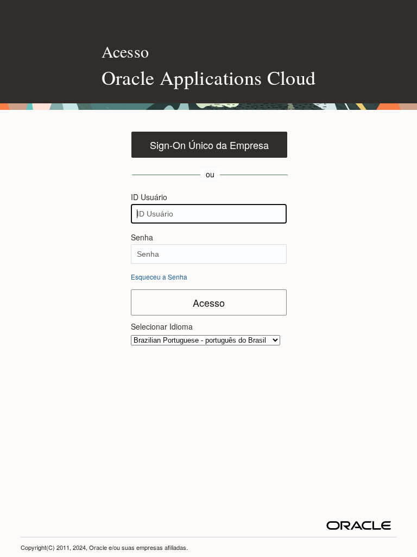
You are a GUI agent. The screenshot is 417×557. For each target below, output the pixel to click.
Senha (142, 237)
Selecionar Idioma (162, 326)
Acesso (209, 302)
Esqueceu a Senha (159, 276)
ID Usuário (149, 196)
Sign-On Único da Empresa (209, 145)
